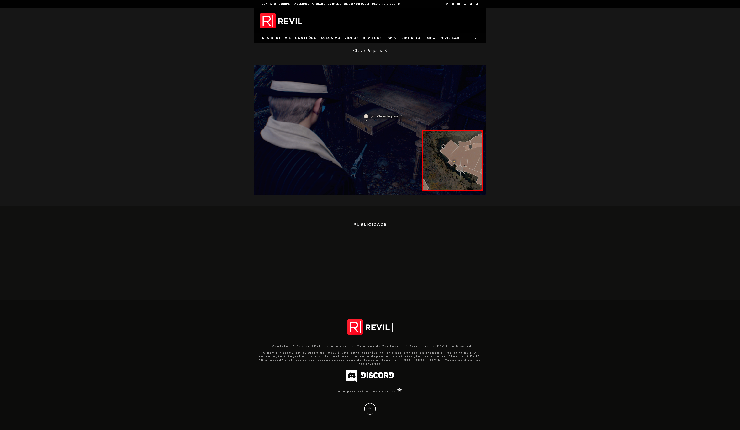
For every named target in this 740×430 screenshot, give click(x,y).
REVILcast (373, 38)
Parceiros (301, 4)
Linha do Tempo (419, 38)
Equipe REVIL (310, 346)
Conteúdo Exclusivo (318, 38)
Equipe (284, 4)
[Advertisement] (370, 261)
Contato (269, 4)
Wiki (393, 38)
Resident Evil (276, 38)
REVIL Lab (450, 38)
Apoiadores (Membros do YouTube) (340, 4)
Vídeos (351, 38)
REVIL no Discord (386, 4)
